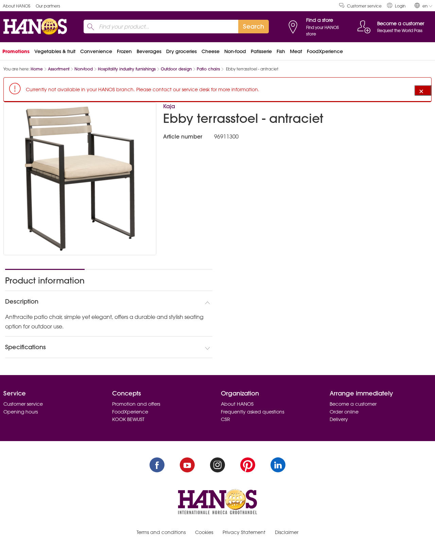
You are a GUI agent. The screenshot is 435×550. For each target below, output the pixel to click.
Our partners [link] (48, 6)
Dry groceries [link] (181, 51)
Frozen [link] (124, 51)
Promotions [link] (16, 51)
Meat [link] (296, 51)
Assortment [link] (58, 69)
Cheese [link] (211, 51)
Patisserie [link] (261, 51)
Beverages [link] (149, 51)
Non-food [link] (235, 51)
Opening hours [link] (20, 411)
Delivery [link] (339, 419)
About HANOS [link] (16, 6)
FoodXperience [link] (325, 51)
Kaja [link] (169, 106)
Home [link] (37, 69)
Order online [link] (344, 411)
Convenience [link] (96, 51)
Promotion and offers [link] (136, 404)
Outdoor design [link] (176, 69)
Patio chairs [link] (208, 69)
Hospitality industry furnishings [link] (127, 69)
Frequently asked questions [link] (252, 411)
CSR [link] (225, 419)
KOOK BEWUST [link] (128, 419)
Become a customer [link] (353, 404)
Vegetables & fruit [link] (54, 51)
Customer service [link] (364, 6)
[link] (396, 5)
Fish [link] (281, 51)
